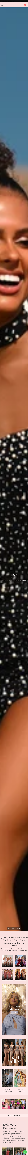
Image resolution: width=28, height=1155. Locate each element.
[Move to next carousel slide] (17, 928)
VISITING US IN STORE (14, 1115)
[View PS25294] (20, 1078)
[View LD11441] (7, 1078)
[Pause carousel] (20, 928)
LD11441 (7, 1089)
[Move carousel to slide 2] (12, 928)
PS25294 (20, 1089)
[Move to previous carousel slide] (8, 928)
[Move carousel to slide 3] (14, 928)
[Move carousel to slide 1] (11, 928)
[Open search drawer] (21, 4)
